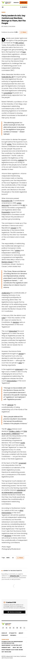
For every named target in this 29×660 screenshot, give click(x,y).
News (3, 12)
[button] (4, 633)
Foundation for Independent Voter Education (12, 642)
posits (23, 443)
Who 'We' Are (17, 647)
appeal (21, 354)
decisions (7, 536)
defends (10, 405)
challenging (6, 293)
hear (24, 52)
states (17, 250)
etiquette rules (14, 576)
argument (22, 463)
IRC (24, 205)
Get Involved (6, 652)
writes (9, 144)
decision (16, 322)
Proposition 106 (7, 201)
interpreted (13, 331)
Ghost (6, 658)
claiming (21, 160)
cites (9, 429)
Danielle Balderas (9, 26)
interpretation (12, 381)
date (20, 363)
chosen (13, 228)
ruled (3, 318)
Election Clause (7, 262)
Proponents (6, 212)
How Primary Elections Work (12, 650)
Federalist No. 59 (7, 77)
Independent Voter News (13, 656)
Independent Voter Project (12, 645)
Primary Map (6, 647)
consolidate (8, 93)
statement (19, 369)
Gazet (11, 658)
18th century (19, 43)
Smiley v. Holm (14, 431)
